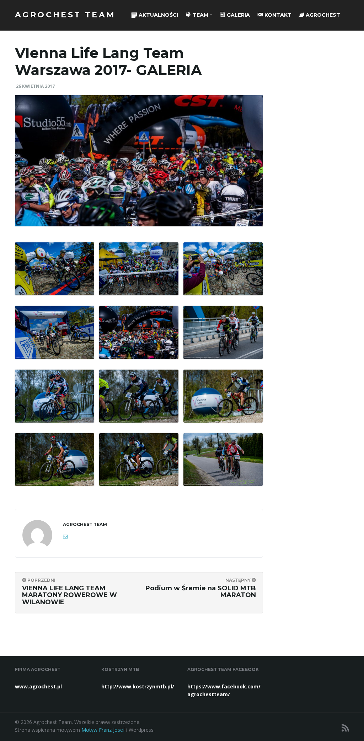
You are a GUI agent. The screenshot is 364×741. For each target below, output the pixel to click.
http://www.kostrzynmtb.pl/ (137, 686)
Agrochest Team (65, 15)
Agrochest (322, 15)
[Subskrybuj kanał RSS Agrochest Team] (345, 728)
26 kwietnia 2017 (35, 86)
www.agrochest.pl (38, 686)
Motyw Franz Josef (103, 729)
